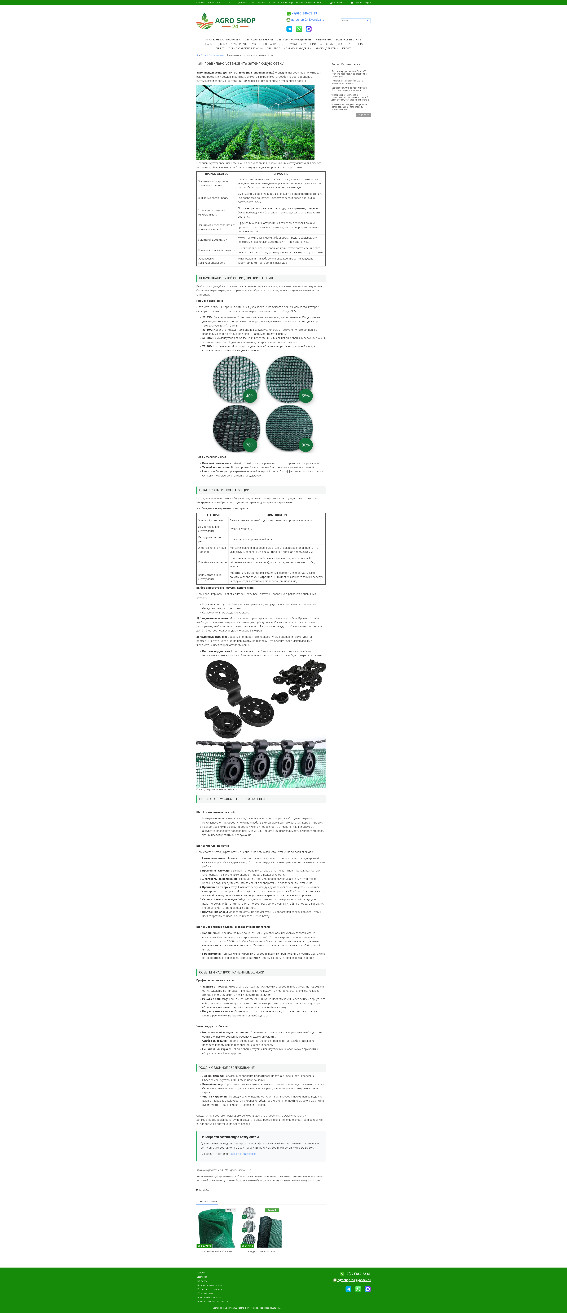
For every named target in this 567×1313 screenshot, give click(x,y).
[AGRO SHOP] (238, 20)
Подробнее (363, 115)
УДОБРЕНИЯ (356, 44)
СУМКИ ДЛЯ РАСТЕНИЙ (302, 44)
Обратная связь (205, 1293)
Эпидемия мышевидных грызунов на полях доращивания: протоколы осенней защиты (349, 107)
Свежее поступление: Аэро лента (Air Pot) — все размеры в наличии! (349, 89)
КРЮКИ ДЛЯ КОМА (327, 48)
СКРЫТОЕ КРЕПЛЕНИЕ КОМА (246, 48)
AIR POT (220, 48)
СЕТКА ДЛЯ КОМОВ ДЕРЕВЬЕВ (294, 39)
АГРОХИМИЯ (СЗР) (331, 44)
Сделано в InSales (221, 1308)
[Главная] (197, 55)
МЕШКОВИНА (323, 39)
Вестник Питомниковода (281, 3)
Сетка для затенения (242, 1153)
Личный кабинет (257, 3)
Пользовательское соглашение (212, 1301)
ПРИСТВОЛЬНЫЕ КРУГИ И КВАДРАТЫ (289, 48)
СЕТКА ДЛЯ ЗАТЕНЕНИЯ (259, 39)
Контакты (229, 3)
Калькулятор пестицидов (308, 3)
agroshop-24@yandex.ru (307, 19)
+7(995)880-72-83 (304, 13)
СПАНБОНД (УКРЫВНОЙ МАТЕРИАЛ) (225, 44)
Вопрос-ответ (214, 3)
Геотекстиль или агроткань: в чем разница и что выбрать (347, 82)
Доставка (242, 3)
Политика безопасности (209, 1297)
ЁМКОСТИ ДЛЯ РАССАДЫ (266, 44)
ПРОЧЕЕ (346, 48)
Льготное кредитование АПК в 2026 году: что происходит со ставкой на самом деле (349, 73)
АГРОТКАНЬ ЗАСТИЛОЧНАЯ (222, 39)
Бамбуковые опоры (349, 39)
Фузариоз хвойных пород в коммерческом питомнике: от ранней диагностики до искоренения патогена (350, 97)
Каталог (200, 3)
